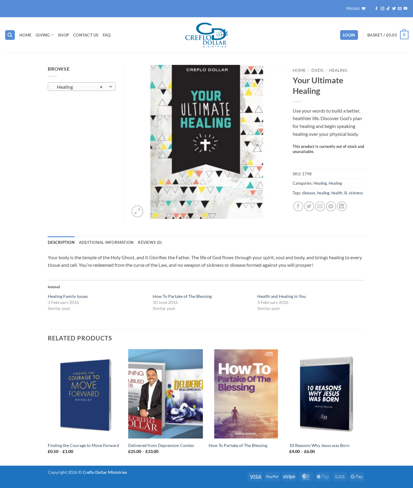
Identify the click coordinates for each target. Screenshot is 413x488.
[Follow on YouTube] (405, 9)
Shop (63, 35)
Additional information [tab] (106, 242)
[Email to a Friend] (320, 206)
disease (308, 192)
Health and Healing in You (281, 296)
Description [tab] (61, 242)
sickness (356, 192)
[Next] (363, 407)
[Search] (10, 35)
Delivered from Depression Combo (161, 445)
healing (323, 192)
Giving (43, 35)
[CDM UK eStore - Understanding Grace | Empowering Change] (206, 35)
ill (345, 192)
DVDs (317, 70)
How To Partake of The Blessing (182, 296)
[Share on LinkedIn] (342, 206)
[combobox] (81, 86)
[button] (349, 35)
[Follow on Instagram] (382, 9)
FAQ (107, 35)
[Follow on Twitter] (394, 9)
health (336, 192)
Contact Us (86, 35)
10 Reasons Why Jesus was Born (319, 445)
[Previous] (48, 407)
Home (25, 35)
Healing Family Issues (68, 296)
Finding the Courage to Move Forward (83, 445)
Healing (338, 70)
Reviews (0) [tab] (150, 242)
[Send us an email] (400, 9)
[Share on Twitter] (309, 206)
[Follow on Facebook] (376, 9)
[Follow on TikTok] (388, 9)
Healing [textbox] (78, 87)
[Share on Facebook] (298, 206)
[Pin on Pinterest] (331, 206)
